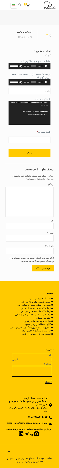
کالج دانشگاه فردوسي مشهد (38, 324)
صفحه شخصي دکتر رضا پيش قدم (35, 302)
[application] (29, 66)
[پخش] (46, 66)
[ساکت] (21, 66)
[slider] (14, 66)
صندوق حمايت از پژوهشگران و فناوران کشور (30, 327)
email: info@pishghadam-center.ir (24, 423)
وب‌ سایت (49, 245)
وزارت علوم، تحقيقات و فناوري (37, 321)
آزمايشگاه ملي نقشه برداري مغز (36, 311)
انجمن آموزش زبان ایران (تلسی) (36, 334)
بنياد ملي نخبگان (43, 318)
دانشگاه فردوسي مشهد (40, 298)
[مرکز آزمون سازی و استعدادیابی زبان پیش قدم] (50, 5)
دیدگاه (51, 184)
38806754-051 (34, 417)
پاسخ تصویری (43, 132)
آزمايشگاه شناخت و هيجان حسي (36, 308)
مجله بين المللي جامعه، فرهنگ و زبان (34, 305)
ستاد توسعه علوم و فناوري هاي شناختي (33, 314)
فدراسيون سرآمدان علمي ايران (36, 330)
